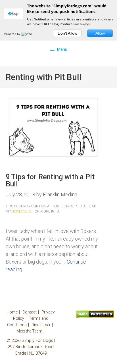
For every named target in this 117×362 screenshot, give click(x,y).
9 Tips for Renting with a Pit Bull (50, 180)
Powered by (12, 34)
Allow (100, 33)
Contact (29, 312)
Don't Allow (67, 33)
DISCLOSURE (22, 211)
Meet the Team (29, 331)
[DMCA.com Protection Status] (95, 316)
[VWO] (27, 34)
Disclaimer (41, 325)
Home (12, 312)
